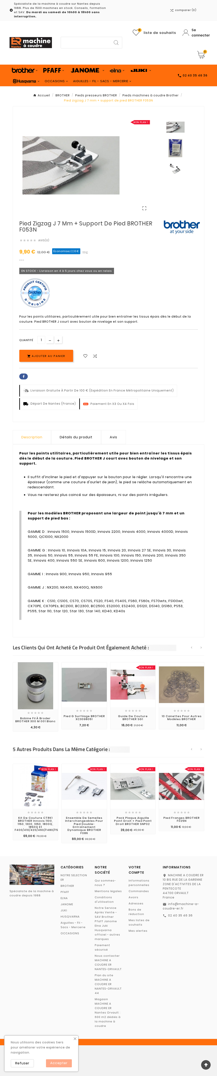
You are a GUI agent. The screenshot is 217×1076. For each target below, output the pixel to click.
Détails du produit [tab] (76, 437)
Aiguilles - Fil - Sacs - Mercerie (73, 925)
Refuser (22, 1063)
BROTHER (67, 886)
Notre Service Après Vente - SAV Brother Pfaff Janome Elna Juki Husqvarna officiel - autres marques (107, 923)
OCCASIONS (70, 933)
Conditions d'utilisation (104, 899)
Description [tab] (31, 437)
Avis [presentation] (113, 437)
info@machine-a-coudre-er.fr (181, 906)
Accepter (59, 1063)
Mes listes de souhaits (139, 922)
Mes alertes (138, 931)
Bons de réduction (136, 912)
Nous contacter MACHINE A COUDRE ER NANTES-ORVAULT (108, 962)
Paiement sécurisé (102, 947)
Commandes (139, 891)
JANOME (67, 904)
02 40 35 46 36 (180, 915)
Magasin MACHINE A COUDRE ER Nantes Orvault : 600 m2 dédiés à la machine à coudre (108, 1012)
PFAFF (65, 892)
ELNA (64, 898)
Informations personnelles (139, 883)
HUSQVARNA (70, 917)
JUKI (64, 910)
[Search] (116, 42)
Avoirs (133, 897)
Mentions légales (108, 891)
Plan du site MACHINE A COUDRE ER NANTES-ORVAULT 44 (108, 984)
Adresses (136, 903)
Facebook (23, 376)
